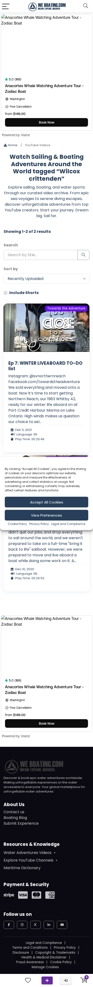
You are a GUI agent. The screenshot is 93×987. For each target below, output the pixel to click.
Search (11, 245)
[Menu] (5, 6)
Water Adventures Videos (28, 852)
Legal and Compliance (68, 524)
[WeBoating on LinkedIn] (49, 925)
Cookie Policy (17, 524)
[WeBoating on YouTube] (62, 925)
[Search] (85, 6)
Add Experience (47, 980)
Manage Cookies (45, 967)
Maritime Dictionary (22, 868)
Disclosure (21, 952)
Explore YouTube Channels (28, 860)
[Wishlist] (28, 980)
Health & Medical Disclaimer (44, 957)
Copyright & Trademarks (55, 952)
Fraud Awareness (30, 962)
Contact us (14, 812)
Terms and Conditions (30, 947)
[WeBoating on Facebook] (9, 925)
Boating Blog (15, 817)
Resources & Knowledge (32, 844)
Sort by (11, 269)
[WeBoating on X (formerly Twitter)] (35, 925)
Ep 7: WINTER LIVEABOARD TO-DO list (45, 366)
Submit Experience (21, 823)
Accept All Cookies (46, 501)
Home (12, 145)
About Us (14, 804)
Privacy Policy (39, 524)
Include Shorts (24, 292)
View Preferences (46, 515)
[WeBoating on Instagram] (22, 925)
